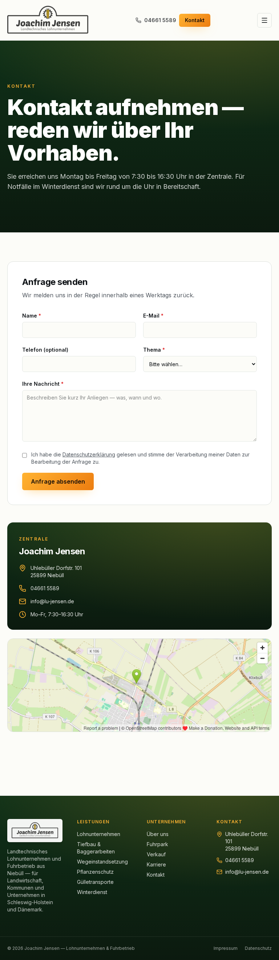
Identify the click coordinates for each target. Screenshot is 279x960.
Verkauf (156, 854)
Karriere (156, 864)
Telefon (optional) (45, 350)
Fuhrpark (157, 844)
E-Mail (153, 316)
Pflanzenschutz (95, 872)
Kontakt (195, 20)
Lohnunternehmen (98, 834)
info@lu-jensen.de (52, 601)
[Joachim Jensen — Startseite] (47, 20)
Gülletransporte (95, 882)
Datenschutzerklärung (88, 454)
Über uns (158, 834)
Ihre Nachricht (43, 384)
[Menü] (264, 20)
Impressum (226, 948)
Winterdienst (92, 892)
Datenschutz (258, 948)
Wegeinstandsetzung (102, 861)
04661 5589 (160, 20)
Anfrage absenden (58, 481)
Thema (154, 350)
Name (31, 316)
